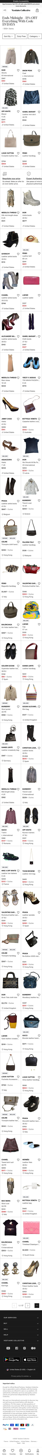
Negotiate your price (11, 178)
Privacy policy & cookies (20, 1376)
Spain (19, 1443)
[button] (37, 10)
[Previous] (14, 1305)
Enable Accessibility (21, 1)
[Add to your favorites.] (18, 70)
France (6, 1441)
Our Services (10, 1318)
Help (6, 1335)
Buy (5, 1323)
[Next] (27, 1305)
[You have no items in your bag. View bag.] (37, 10)
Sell (6, 1329)
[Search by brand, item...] (4, 10)
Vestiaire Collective (14, 1341)
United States (25, 1441)
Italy (23, 1443)
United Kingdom (14, 1441)
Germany (34, 1441)
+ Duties (30, 429)
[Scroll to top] (37, 1305)
